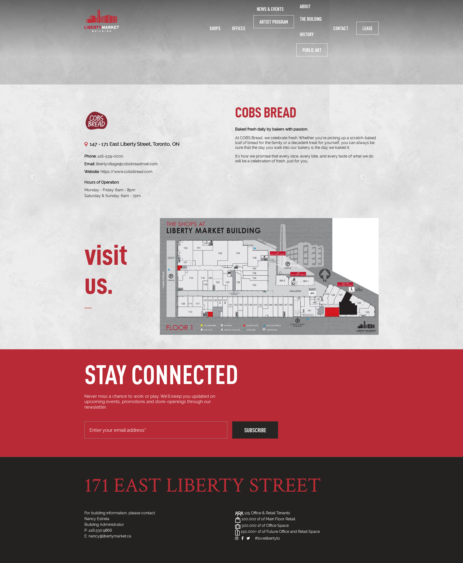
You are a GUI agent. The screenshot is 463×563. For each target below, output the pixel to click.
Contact (340, 28)
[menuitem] (215, 28)
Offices (238, 28)
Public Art (311, 50)
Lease (367, 28)
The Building (311, 19)
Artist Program (273, 22)
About (305, 6)
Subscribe (255, 430)
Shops (215, 28)
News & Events (270, 9)
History (306, 34)
